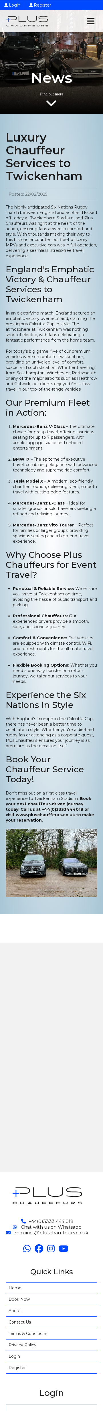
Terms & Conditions (28, 1333)
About (15, 1310)
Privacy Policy (22, 1344)
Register (42, 5)
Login (14, 5)
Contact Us (20, 1322)
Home (15, 1287)
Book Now (19, 1299)
